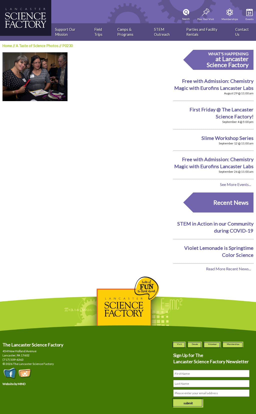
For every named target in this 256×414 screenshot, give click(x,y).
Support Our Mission (65, 32)
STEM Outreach (162, 32)
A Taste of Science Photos (37, 46)
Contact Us (242, 32)
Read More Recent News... (228, 268)
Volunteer (212, 344)
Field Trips (98, 32)
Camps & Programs (125, 32)
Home (7, 46)
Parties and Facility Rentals (201, 32)
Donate (195, 344)
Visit (179, 344)
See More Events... (235, 184)
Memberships (233, 344)
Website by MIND (14, 384)
